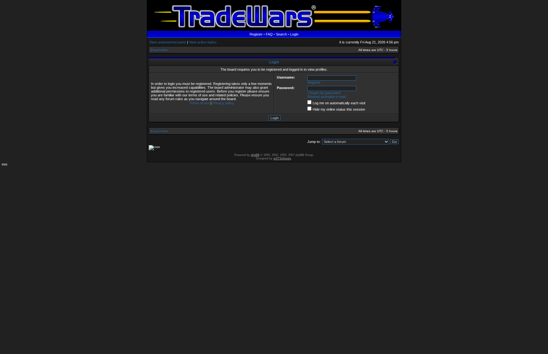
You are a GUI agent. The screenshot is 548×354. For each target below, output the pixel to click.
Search (281, 34)
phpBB (255, 155)
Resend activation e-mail (326, 97)
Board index (159, 50)
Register (256, 34)
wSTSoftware (282, 158)
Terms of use (199, 103)
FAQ (269, 34)
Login (294, 34)
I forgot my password (324, 93)
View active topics (203, 42)
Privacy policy (223, 103)
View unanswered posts (167, 42)
